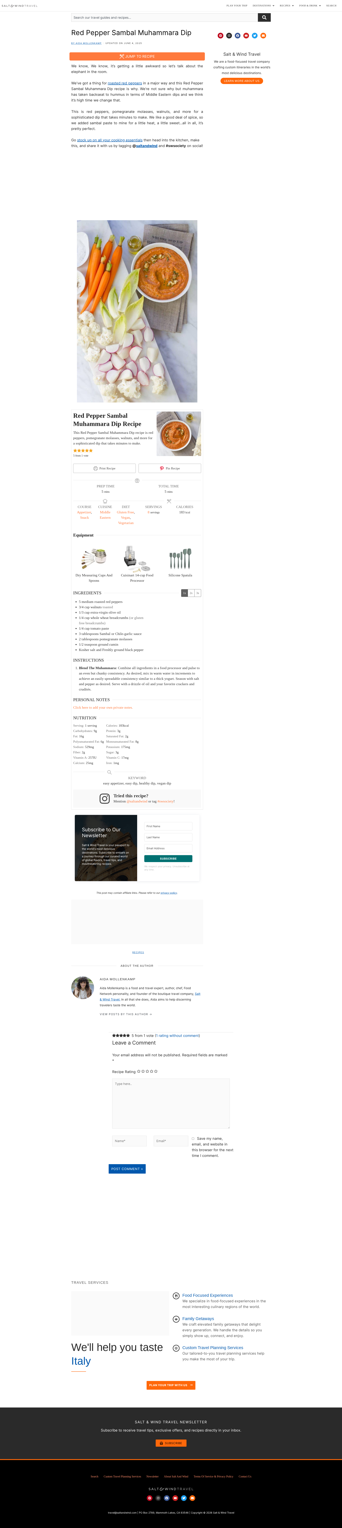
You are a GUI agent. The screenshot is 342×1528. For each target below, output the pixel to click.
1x (184, 593)
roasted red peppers (125, 83)
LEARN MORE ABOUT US (242, 80)
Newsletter (152, 1476)
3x (197, 593)
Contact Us (245, 1476)
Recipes (138, 952)
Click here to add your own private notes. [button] (103, 707)
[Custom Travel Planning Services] (176, 1348)
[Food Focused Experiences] (176, 1295)
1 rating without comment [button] (177, 1036)
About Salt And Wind (176, 1476)
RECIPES (285, 5)
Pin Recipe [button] (172, 468)
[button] (263, 5)
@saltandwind (137, 801)
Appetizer (84, 512)
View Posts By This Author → (126, 1014)
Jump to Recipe (139, 56)
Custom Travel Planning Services (212, 1347)
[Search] (264, 17)
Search (331, 5)
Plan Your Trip (237, 5)
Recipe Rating (124, 1072)
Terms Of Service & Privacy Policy (213, 1476)
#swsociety (165, 801)
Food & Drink (308, 5)
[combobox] (164, 17)
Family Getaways (198, 1318)
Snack (84, 517)
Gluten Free (125, 512)
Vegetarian (126, 523)
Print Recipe (107, 468)
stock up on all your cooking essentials (109, 140)
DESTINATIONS (262, 5)
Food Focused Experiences (207, 1295)
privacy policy (169, 892)
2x (191, 593)
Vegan (125, 517)
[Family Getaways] (176, 1319)
